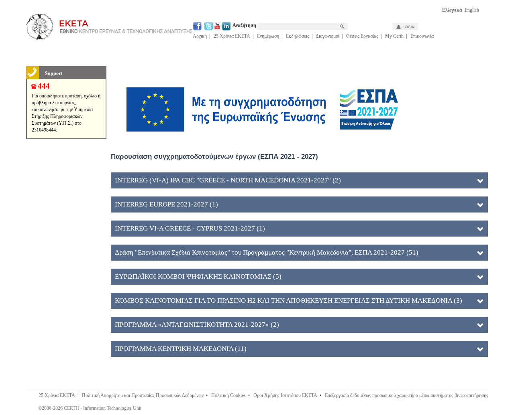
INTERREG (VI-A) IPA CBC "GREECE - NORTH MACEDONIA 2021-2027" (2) (228, 180)
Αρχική (200, 36)
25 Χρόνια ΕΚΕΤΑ (232, 36)
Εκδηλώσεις (297, 36)
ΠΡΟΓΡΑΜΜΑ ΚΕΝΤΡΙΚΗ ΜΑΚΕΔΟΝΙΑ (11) (181, 348)
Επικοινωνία (422, 36)
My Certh (394, 36)
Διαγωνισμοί (327, 36)
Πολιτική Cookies (228, 395)
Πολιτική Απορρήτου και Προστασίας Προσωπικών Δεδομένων (143, 395)
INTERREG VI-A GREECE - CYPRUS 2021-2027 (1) (190, 228)
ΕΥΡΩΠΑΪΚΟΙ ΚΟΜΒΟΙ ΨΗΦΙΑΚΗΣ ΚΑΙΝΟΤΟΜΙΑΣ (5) (198, 276)
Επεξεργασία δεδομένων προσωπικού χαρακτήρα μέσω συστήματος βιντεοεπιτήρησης (406, 395)
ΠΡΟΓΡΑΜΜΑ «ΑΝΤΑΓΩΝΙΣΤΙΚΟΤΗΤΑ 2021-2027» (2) (197, 324)
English (472, 10)
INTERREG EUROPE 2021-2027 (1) (166, 204)
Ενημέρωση (268, 36)
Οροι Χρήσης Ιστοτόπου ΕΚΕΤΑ (285, 395)
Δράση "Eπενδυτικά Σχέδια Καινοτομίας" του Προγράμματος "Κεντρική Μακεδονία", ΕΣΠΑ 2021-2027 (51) (266, 252)
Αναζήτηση (245, 25)
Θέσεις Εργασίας (362, 36)
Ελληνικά (452, 10)
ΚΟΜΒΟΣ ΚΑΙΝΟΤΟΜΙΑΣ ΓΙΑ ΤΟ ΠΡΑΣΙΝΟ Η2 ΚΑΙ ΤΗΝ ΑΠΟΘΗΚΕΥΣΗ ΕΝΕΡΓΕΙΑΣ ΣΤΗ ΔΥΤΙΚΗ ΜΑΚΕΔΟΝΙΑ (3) (288, 300)
